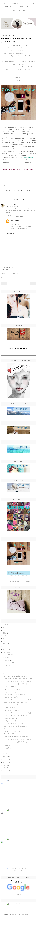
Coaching (19, 6)
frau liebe (28, 158)
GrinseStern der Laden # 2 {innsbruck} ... (16, 736)
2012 (4, 765)
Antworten (9, 215)
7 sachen (14, 34)
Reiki (25, 3)
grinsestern (16, 220)
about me (15, 3)
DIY (28, 6)
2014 (4, 759)
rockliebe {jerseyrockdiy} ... (12, 705)
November (8, 657)
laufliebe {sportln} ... (10, 707)
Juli (6, 668)
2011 (4, 768)
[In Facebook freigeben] (26, 190)
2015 (4, 757)
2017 (4, 649)
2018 (4, 646)
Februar (7, 751)
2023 (4, 633)
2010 (4, 770)
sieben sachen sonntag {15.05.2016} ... (16, 715)
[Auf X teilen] (24, 190)
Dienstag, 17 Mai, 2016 (18, 222)
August (7, 665)
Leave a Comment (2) (12, 190)
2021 (4, 638)
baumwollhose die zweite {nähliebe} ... (15, 694)
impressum (23, 10)
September (8, 663)
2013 (4, 762)
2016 (4, 652)
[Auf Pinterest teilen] (27, 190)
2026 (4, 625)
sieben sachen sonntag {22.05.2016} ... (16, 702)
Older (33, 283)
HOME (5, 3)
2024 (4, 630)
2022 (4, 636)
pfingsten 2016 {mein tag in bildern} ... (16, 710)
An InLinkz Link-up (6, 185)
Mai (6, 674)
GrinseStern (15, 914)
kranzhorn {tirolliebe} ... (11, 697)
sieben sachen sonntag (18, 35)
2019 (4, 644)
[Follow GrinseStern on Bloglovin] (18, 380)
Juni (6, 671)
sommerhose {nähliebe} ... (12, 718)
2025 (4, 627)
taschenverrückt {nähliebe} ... (13, 731)
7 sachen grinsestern (25, 34)
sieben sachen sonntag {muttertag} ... (15, 726)
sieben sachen (5, 35)
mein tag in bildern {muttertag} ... (14, 723)
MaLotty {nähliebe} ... (10, 729)
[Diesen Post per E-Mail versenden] (22, 190)
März (6, 748)
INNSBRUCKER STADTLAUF (25, 53)
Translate (18, 894)
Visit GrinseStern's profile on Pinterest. (18, 581)
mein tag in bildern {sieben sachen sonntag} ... (18, 681)
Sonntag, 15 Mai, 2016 (12, 206)
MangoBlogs (28, 914)
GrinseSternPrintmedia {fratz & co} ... (15, 676)
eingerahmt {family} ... (10, 692)
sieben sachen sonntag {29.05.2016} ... (16, 684)
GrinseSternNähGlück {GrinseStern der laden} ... (19, 678)
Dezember (8, 654)
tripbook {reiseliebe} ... (11, 686)
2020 (4, 641)
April (6, 745)
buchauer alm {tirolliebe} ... (12, 689)
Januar (7, 753)
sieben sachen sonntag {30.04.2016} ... (16, 742)
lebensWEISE (11, 204)
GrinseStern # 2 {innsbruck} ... (13, 734)
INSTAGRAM (29, 67)
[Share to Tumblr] (31, 190)
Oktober (7, 660)
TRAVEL (12, 10)
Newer (4, 283)
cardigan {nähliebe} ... (10, 721)
